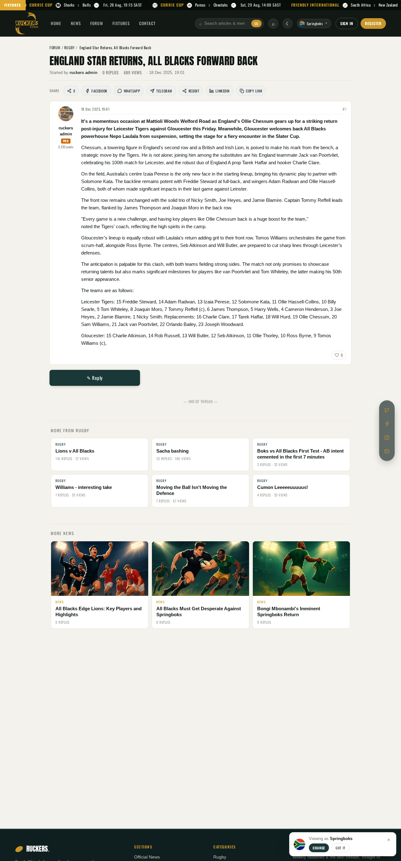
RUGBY (69, 47)
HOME (56, 23)
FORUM (96, 23)
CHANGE (319, 847)
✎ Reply (95, 377)
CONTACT (147, 23)
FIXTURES (12, 5)
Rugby (219, 857)
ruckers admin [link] (83, 72)
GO (256, 23)
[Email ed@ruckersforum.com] (387, 451)
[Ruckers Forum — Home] (27, 23)
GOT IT (341, 847)
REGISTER (373, 23)
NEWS (76, 23)
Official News (147, 857)
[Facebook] (387, 423)
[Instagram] (387, 437)
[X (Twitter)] (387, 410)
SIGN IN (347, 23)
